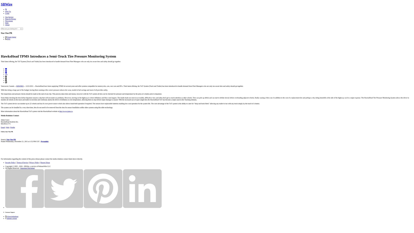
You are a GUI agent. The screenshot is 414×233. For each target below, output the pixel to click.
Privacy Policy (34, 163)
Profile (12, 127)
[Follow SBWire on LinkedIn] (142, 207)
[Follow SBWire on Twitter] (63, 207)
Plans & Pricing (10, 19)
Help (7, 23)
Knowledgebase (12, 216)
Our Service (9, 17)
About (7, 25)
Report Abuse (45, 163)
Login (7, 13)
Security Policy (10, 163)
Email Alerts (11, 37)
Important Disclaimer (27, 168)
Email (3, 127)
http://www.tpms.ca (66, 111)
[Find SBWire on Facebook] (24, 207)
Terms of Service (22, 163)
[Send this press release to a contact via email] (6, 69)
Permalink (45, 141)
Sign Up (8, 11)
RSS (8, 39)
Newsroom (9, 21)
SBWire (6, 4)
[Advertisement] (207, 47)
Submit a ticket (12, 218)
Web (7, 127)
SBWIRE (20, 86)
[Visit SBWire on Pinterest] (103, 207)
